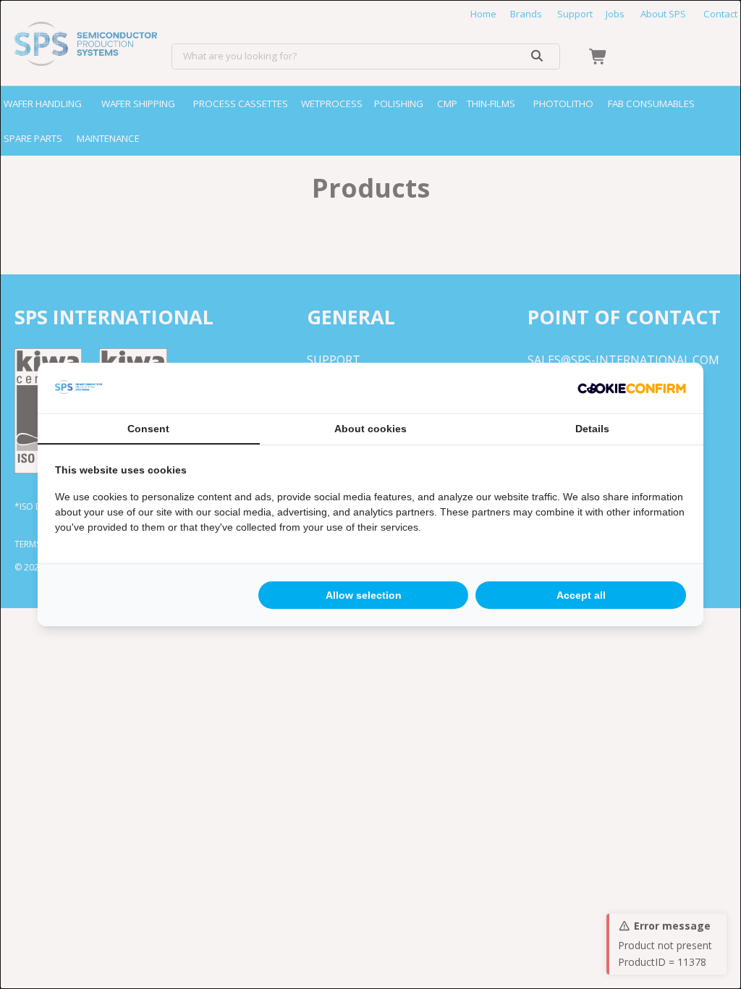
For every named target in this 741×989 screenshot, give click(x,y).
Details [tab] (592, 428)
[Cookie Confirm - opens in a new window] (631, 388)
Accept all (581, 595)
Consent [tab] (148, 428)
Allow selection (364, 595)
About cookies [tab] (370, 428)
